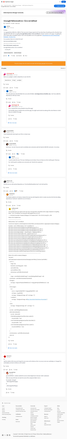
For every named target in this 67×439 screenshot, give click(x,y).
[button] (59, 6)
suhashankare (12, 193)
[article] (33, 81)
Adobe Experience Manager (16, 5)
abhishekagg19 (9, 73)
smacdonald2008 (10, 130)
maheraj (8, 26)
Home (2, 5)
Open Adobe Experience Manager (55, 12)
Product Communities (7, 5)
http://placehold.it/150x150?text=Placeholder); (37, 299)
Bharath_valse (9, 180)
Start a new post (42, 63)
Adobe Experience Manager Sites (27, 5)
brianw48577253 (12, 372)
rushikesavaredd (15, 208)
